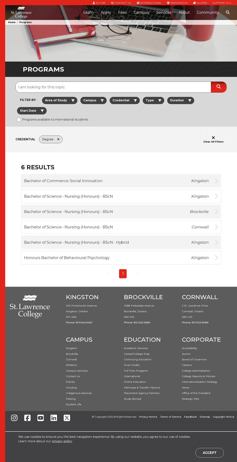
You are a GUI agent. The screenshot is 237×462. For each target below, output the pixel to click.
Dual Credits (131, 364)
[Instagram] (14, 418)
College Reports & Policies (198, 376)
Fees (122, 12)
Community (208, 12)
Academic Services (136, 348)
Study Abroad (132, 398)
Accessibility (189, 348)
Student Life (73, 404)
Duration (177, 100)
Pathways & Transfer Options (142, 387)
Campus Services (77, 370)
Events (70, 381)
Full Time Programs (136, 370)
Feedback (190, 416)
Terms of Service (170, 416)
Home (12, 22)
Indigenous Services (79, 393)
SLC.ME (100, 2)
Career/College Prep (137, 353)
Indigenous (179, 2)
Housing (71, 387)
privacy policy (62, 441)
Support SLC (222, 2)
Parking (71, 398)
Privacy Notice (148, 416)
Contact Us (122, 2)
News (185, 387)
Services (163, 12)
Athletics (71, 364)
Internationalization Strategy (199, 381)
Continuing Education (137, 359)
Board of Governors (194, 359)
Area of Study (56, 100)
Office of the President (196, 393)
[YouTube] (40, 418)
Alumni (201, 2)
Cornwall (71, 359)
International (150, 2)
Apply (106, 12)
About (184, 12)
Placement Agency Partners (141, 393)
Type (150, 100)
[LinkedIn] (53, 418)
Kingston (71, 348)
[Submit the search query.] (218, 87)
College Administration (196, 370)
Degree (48, 139)
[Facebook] (27, 418)
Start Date (28, 110)
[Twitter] (67, 418)
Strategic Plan (190, 398)
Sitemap (205, 416)
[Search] (227, 12)
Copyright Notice (223, 416)
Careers (187, 364)
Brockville (72, 353)
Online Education (135, 381)
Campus (141, 12)
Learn (88, 12)
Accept (210, 453)
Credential (121, 100)
